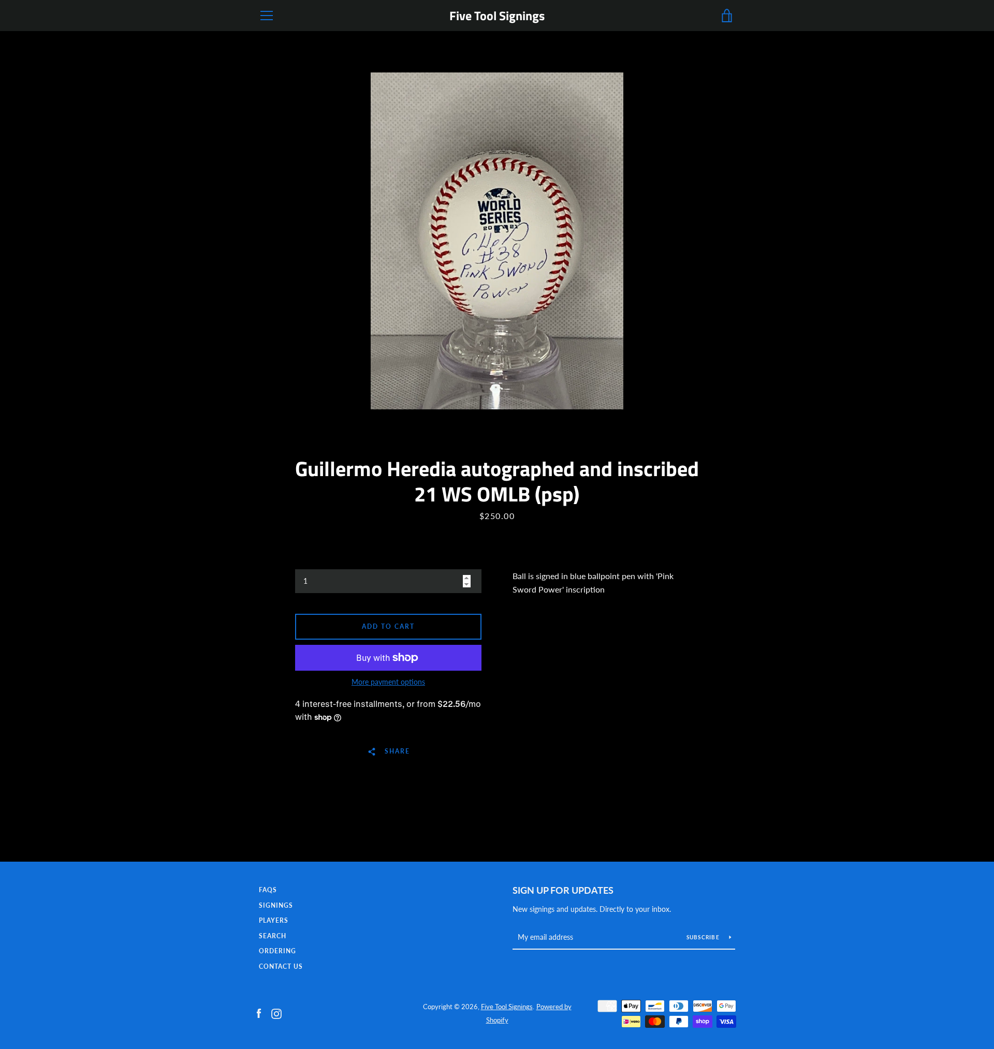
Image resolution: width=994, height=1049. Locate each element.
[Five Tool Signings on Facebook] (259, 1012)
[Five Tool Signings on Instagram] (276, 1012)
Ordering (277, 951)
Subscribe (704, 937)
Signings (276, 905)
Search (272, 936)
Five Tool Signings (497, 15)
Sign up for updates (563, 890)
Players (273, 920)
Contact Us (281, 966)
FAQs (268, 890)
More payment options (388, 681)
